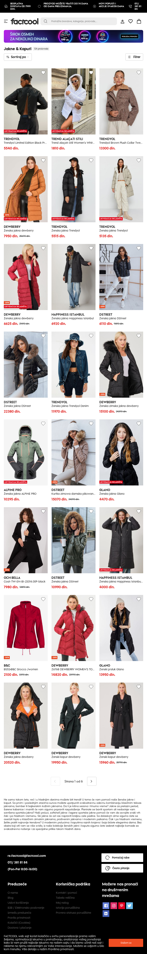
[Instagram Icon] (114, 906)
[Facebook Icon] (106, 906)
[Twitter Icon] (129, 906)
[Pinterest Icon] (122, 906)
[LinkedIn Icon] (106, 913)
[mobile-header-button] (122, 21)
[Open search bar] (45, 21)
